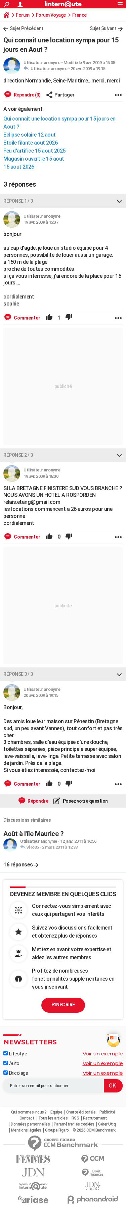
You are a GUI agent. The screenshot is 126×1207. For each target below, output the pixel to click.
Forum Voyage (51, 15)
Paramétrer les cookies (74, 1124)
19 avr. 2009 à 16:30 (41, 476)
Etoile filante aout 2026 (30, 143)
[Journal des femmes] (33, 1159)
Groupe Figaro (57, 1130)
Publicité (107, 1112)
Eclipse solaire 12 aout (29, 135)
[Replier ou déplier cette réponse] (119, 201)
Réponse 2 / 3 (18, 455)
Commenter (26, 318)
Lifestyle (17, 1054)
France (79, 15)
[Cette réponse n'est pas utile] (69, 318)
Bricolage (18, 1073)
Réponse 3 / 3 (18, 674)
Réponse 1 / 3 (18, 201)
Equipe (56, 1112)
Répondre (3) (27, 94)
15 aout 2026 (18, 167)
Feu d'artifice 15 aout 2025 (34, 151)
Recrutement (95, 1118)
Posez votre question (85, 801)
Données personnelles (30, 1124)
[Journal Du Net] (33, 1172)
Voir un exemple (103, 1053)
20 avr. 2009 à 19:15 (88, 68)
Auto (13, 1063)
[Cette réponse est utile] (49, 318)
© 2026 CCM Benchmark (94, 1130)
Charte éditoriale (81, 1112)
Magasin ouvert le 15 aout (33, 159)
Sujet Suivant (103, 28)
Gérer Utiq (107, 1124)
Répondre (37, 801)
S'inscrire (63, 1004)
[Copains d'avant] (33, 1186)
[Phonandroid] (93, 1199)
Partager (64, 94)
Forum (23, 15)
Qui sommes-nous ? (29, 1112)
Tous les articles (53, 1118)
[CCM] (93, 1159)
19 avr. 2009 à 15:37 (41, 222)
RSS (75, 1118)
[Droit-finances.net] (93, 1173)
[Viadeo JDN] (93, 1186)
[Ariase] (33, 1199)
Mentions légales (26, 1130)
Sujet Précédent (26, 28)
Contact (27, 1118)
